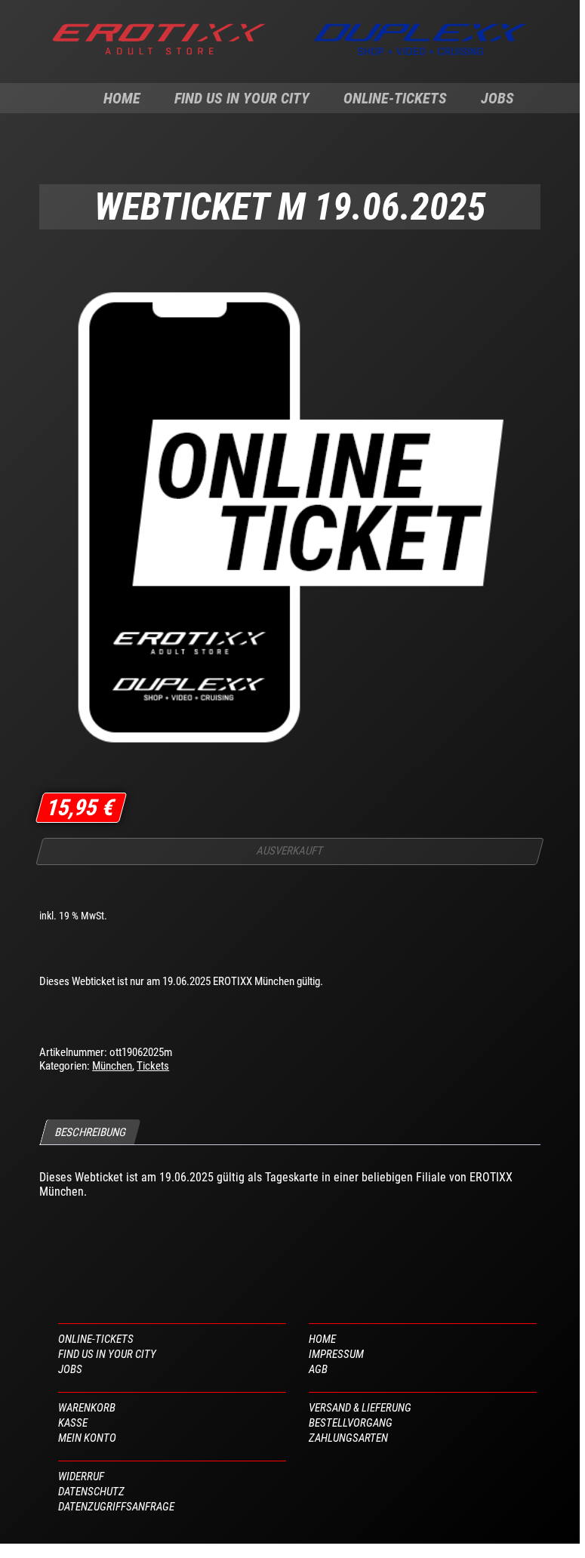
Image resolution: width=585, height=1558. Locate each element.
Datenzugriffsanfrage (116, 1506)
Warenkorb (86, 1408)
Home (121, 98)
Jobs (497, 98)
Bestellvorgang (351, 1423)
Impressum (336, 1354)
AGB (318, 1369)
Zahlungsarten (348, 1438)
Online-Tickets (395, 98)
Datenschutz (91, 1491)
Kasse (73, 1423)
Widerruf (81, 1476)
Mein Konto (87, 1438)
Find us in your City (241, 98)
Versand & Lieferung (360, 1408)
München (112, 1066)
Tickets (153, 1066)
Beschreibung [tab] (91, 1132)
